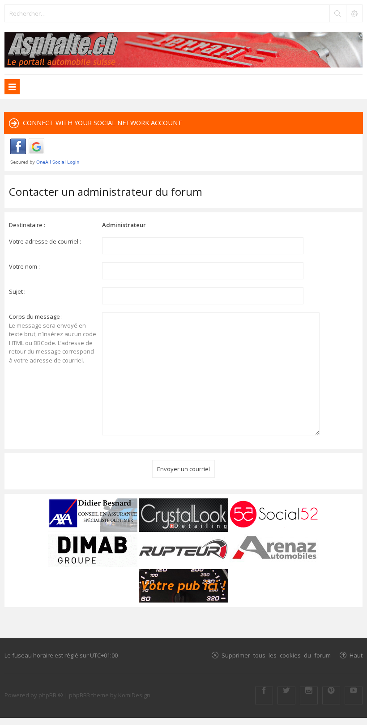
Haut (356, 655)
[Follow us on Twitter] (286, 695)
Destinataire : (27, 225)
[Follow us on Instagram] (309, 695)
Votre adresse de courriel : (45, 241)
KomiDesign (134, 695)
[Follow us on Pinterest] (331, 695)
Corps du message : (36, 316)
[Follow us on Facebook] (264, 695)
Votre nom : (24, 266)
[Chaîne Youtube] (354, 695)
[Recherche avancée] (354, 13)
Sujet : (17, 291)
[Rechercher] (337, 13)
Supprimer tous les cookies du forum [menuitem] (276, 655)
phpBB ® (50, 695)
